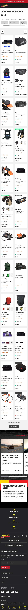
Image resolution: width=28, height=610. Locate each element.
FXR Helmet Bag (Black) (20, 52)
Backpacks (4, 23)
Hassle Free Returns (14, 523)
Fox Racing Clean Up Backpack (6, 281)
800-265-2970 (15, 540)
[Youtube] (26, 536)
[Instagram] (18, 536)
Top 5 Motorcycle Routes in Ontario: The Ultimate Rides (10, 456)
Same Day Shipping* (14, 517)
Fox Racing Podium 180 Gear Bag (20, 182)
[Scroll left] (2, 25)
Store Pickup (14, 528)
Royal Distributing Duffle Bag (7, 83)
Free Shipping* (14, 511)
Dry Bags (23, 23)
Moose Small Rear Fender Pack (5, 115)
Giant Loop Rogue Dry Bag (6, 248)
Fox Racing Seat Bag (20, 86)
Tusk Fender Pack (19, 378)
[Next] (26, 143)
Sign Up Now (5, 567)
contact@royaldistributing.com (15, 545)
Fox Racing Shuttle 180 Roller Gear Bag (6, 379)
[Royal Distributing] (4, 5)
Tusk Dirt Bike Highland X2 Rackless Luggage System (6, 215)
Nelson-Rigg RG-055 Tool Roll (20, 248)
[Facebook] (14, 536)
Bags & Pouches (14, 23)
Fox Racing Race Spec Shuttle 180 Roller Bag (6, 349)
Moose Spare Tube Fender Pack (5, 182)
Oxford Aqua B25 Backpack (19, 315)
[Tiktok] (22, 536)
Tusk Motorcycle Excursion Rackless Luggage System (19, 149)
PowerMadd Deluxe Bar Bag (7, 146)
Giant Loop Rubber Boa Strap (6, 409)
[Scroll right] (26, 25)
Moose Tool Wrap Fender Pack (19, 278)
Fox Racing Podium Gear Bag (19, 349)
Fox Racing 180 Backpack (5, 315)
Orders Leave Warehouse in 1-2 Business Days (14, 1)
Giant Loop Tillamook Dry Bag (20, 409)
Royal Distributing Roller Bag (7, 53)
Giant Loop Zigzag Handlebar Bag (19, 212)
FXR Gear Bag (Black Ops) (20, 115)
